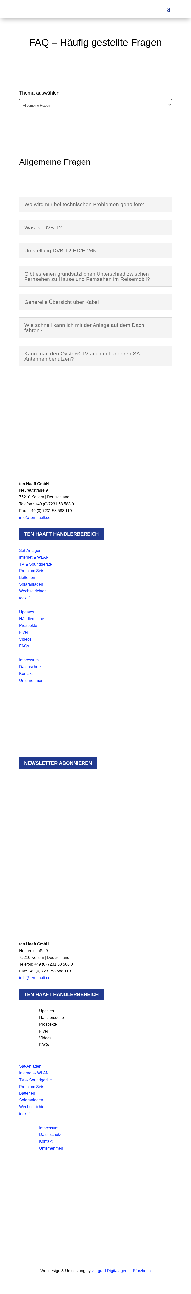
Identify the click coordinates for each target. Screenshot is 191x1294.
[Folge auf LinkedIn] (33, 467)
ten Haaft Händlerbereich (61, 534)
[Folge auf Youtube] (53, 467)
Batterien (27, 577)
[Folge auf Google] (43, 467)
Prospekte (28, 625)
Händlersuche (31, 619)
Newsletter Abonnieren (58, 763)
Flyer (23, 632)
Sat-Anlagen (30, 550)
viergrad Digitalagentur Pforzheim (121, 1271)
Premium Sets (31, 571)
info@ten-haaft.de (34, 517)
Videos (25, 639)
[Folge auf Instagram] (23, 467)
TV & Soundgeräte (35, 564)
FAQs (24, 646)
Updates (26, 612)
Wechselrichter (32, 591)
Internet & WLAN (34, 557)
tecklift (24, 598)
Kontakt (26, 673)
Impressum (29, 660)
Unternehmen (31, 680)
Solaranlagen (31, 584)
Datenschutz (30, 667)
